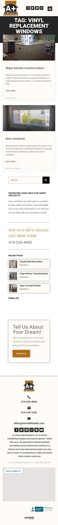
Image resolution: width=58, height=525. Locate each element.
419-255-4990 (20, 242)
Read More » (11, 91)
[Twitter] (32, 8)
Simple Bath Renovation (31, 261)
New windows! (15, 138)
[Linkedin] (37, 8)
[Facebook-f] (28, 8)
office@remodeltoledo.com (29, 423)
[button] (50, 8)
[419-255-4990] (29, 397)
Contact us (21, 353)
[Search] (46, 180)
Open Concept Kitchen (30, 285)
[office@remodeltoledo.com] (29, 418)
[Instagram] (41, 8)
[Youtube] (41, 430)
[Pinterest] (36, 430)
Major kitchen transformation (25, 68)
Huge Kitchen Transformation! (34, 273)
